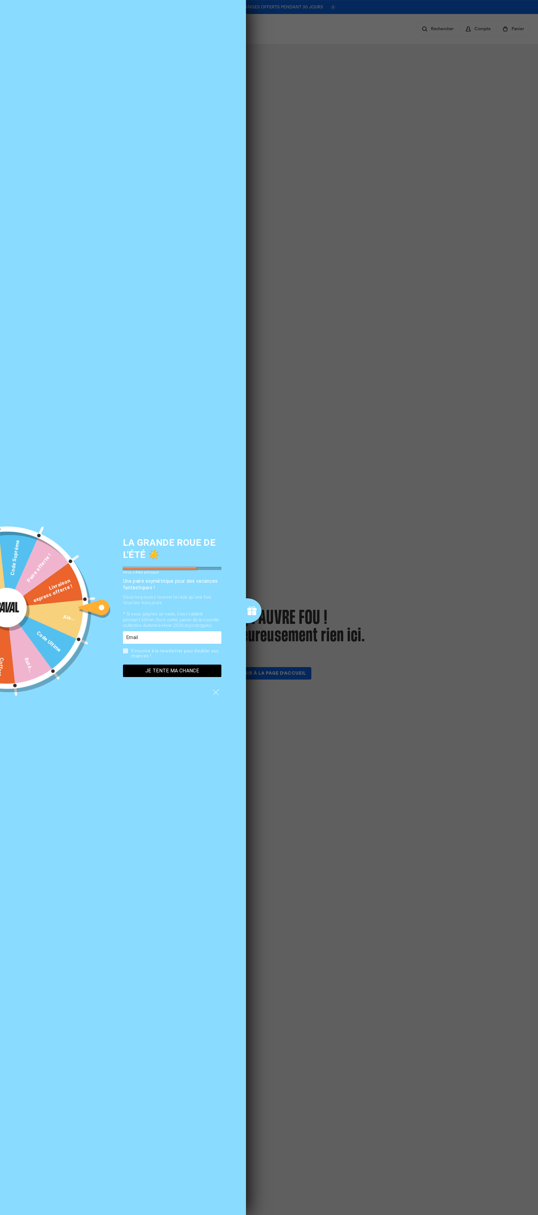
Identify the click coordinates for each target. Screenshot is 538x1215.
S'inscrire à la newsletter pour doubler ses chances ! (175, 653)
